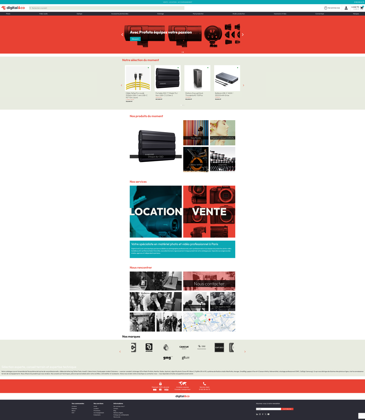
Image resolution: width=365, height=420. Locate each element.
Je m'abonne (287, 409)
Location (96, 408)
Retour (73, 410)
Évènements (97, 415)
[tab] (181, 52)
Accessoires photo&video (119, 14)
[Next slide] (243, 85)
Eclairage (160, 14)
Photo (8, 14)
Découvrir (135, 39)
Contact (115, 408)
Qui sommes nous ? (119, 406)
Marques (356, 14)
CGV (73, 412)
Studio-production (239, 14)
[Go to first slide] (243, 34)
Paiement (74, 408)
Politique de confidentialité (121, 415)
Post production (198, 14)
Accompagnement (99, 412)
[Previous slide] (122, 34)
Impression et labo (280, 14)
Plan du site (116, 417)
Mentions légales (118, 412)
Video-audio (43, 14)
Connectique (319, 14)
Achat (95, 406)
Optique (79, 14)
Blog (114, 410)
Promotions (97, 410)
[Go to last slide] (121, 85)
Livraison (74, 406)
